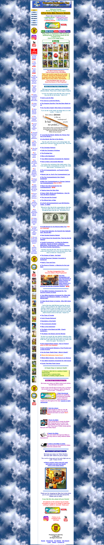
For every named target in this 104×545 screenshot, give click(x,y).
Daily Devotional (63, 393)
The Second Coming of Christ (53, 291)
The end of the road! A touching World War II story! (34, 240)
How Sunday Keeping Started (50, 235)
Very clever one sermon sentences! (34, 118)
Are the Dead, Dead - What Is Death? (54, 352)
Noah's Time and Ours (48, 262)
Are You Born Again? (56, 107)
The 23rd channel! (34, 149)
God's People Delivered (48, 318)
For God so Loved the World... (50, 100)
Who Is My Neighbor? (48, 156)
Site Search (65, 540)
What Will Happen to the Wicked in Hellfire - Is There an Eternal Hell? (55, 297)
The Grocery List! (34, 63)
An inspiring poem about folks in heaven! (34, 212)
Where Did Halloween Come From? (52, 355)
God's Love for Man (47, 98)
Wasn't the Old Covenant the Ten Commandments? (51, 186)
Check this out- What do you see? (34, 111)
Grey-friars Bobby (34, 70)
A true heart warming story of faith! (34, 88)
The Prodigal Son (46, 153)
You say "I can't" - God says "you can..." (34, 195)
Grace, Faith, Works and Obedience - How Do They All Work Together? (54, 193)
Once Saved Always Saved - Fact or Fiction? (55, 343)
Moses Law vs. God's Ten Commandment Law (55, 174)
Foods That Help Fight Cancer (50, 363)
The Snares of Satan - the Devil (51, 255)
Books (43, 540)
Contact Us (60, 542)
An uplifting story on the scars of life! (34, 203)
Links (49, 542)
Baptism (55, 159)
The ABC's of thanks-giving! (34, 143)
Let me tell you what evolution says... (34, 126)
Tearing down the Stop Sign (50, 190)
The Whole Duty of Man (48, 200)
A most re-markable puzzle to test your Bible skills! (34, 97)
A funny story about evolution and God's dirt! (34, 221)
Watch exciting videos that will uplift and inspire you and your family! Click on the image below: (56, 464)
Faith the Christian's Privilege (50, 150)
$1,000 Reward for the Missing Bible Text (54, 226)
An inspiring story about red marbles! (34, 162)
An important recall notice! (34, 155)
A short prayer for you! (34, 105)
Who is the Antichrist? (48, 326)
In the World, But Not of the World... (52, 139)
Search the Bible (53, 433)
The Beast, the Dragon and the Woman (53, 333)
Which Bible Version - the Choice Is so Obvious (56, 358)
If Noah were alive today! (34, 180)
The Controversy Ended (48, 324)
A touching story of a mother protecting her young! (34, 249)
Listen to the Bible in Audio (56, 443)
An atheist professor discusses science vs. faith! (34, 172)
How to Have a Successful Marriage (52, 161)
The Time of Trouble (47, 315)
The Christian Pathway (48, 147)
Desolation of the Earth (48, 321)
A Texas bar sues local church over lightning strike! (34, 230)
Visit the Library (53, 408)
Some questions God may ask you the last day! (34, 187)
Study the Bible (53, 420)
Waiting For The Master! (34, 56)
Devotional (49, 540)
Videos (54, 542)
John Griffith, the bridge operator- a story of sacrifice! (34, 79)
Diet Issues (56, 360)
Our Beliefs (57, 540)
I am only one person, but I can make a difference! (34, 135)
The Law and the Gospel (49, 197)
